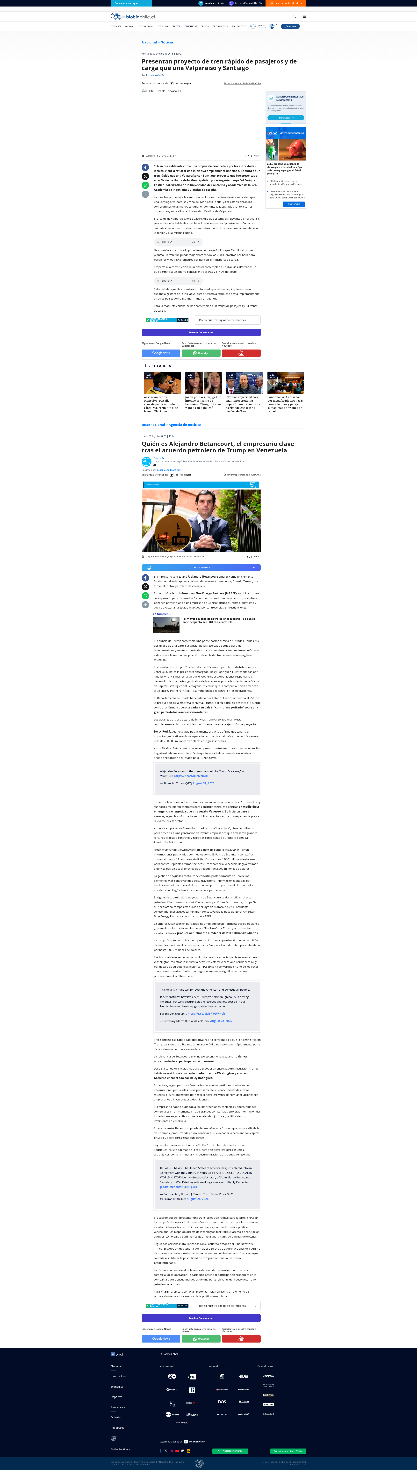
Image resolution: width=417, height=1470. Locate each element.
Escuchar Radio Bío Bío (287, 3)
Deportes (176, 26)
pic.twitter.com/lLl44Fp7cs (178, 1187)
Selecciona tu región (127, 3)
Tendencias (191, 26)
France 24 (158, 458)
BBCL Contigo (239, 26)
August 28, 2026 (221, 1021)
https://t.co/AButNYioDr (191, 776)
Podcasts (116, 26)
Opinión (205, 26)
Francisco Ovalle (155, 75)
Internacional (146, 26)
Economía (163, 26)
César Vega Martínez (169, 469)
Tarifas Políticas (119, 1449)
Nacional (130, 26)
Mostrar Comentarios (201, 332)
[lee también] (167, 625)
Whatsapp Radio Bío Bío (290, 1451)
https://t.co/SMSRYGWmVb (206, 1013)
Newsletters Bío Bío (214, 3)
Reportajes (117, 1427)
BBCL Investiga (220, 26)
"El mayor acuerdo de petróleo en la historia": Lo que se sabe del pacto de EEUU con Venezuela (219, 620)
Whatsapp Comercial (232, 1450)
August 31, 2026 (203, 783)
